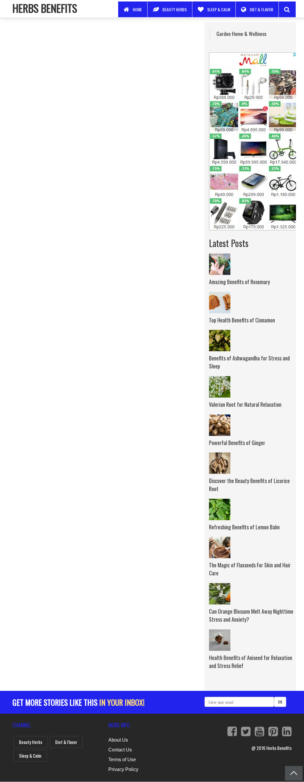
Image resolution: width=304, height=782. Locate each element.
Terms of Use (122, 759)
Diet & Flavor (261, 9)
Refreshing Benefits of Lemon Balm (244, 527)
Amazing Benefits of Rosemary (239, 282)
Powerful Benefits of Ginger (237, 443)
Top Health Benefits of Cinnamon (242, 320)
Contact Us (120, 749)
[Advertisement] (104, 63)
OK (280, 702)
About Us (118, 740)
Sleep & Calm (218, 9)
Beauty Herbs (174, 9)
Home (137, 9)
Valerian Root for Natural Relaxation (245, 404)
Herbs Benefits (44, 8)
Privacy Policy (123, 769)
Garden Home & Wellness (241, 33)
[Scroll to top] (294, 773)
